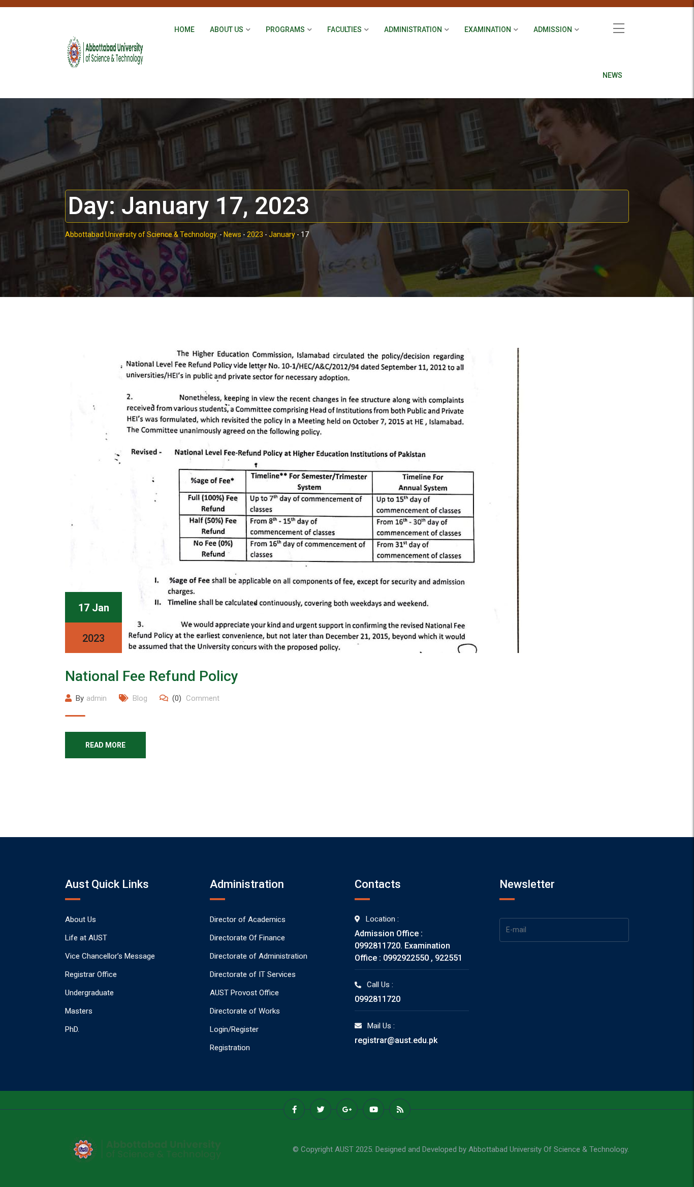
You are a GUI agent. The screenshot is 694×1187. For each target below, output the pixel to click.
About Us (226, 29)
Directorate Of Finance (247, 937)
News (612, 75)
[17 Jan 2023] (294, 500)
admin (96, 698)
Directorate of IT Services (253, 974)
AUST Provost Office (244, 992)
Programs (285, 29)
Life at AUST (86, 937)
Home (184, 29)
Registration (230, 1047)
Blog (140, 698)
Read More (105, 745)
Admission (552, 29)
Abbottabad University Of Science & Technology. (548, 1149)
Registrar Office (91, 974)
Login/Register (234, 1029)
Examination (487, 29)
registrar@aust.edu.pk (396, 1040)
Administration (413, 29)
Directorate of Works (245, 1011)
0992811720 (377, 999)
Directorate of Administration (258, 956)
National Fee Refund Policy (151, 676)
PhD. (72, 1029)
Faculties (344, 29)
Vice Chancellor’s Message (110, 956)
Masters (78, 1011)
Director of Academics (248, 919)
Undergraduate (89, 992)
